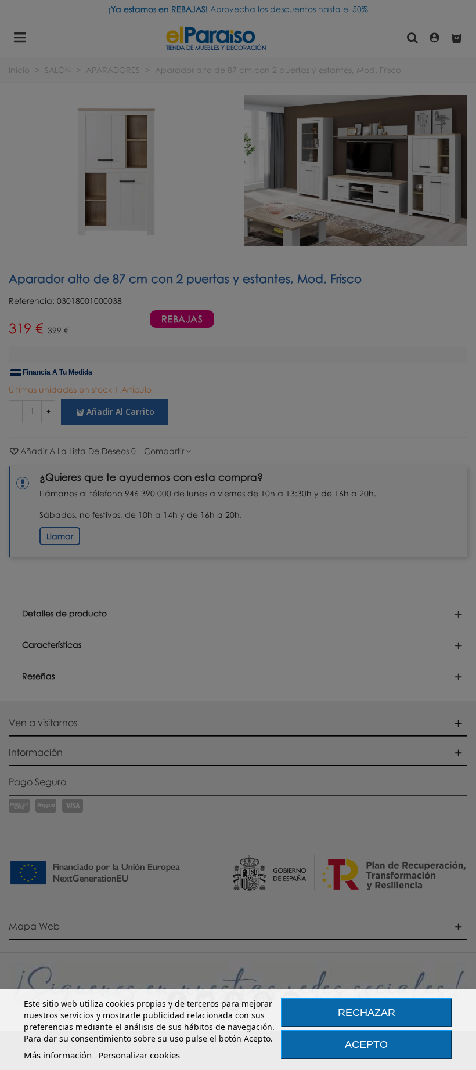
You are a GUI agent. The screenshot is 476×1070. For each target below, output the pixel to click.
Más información (58, 1055)
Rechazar (366, 1012)
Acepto (366, 1044)
